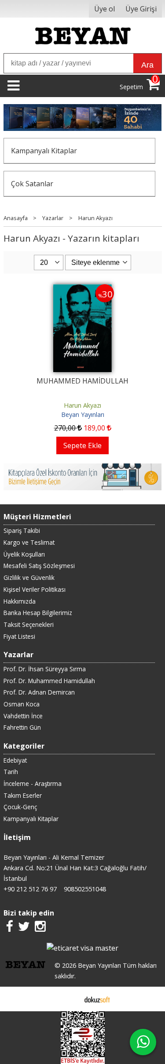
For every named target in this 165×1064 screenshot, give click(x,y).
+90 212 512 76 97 (30, 889)
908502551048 (85, 889)
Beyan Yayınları (82, 414)
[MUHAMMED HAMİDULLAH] (82, 289)
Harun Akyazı (82, 405)
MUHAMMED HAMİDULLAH (82, 381)
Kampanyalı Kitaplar (44, 151)
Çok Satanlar (32, 183)
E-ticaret (68, 999)
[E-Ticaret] (97, 999)
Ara (147, 65)
